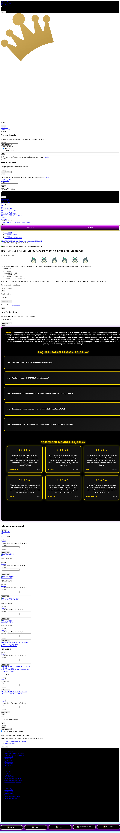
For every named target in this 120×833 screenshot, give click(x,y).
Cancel (3, 325)
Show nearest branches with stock (13, 731)
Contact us (7, 775)
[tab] (1, 716)
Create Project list (6, 323)
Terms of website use (10, 798)
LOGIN (3, 217)
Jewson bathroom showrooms (13, 780)
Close (3, 224)
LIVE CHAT (109, 826)
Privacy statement (9, 793)
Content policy (8, 788)
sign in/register (16, 305)
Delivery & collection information (14, 753)
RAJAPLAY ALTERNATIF (9, 210)
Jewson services (9, 777)
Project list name (5, 319)
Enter (3, 290)
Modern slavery (9, 791)
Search (3, 122)
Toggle (3, 12)
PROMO (12, 827)
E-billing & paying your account (14, 755)
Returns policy (8, 760)
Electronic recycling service (12, 782)
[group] (1, 731)
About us (7, 771)
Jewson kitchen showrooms (12, 778)
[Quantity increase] (3, 549)
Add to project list (6, 301)
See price (3, 541)
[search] (9, 124)
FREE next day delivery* (24, 222)
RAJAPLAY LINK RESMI (9, 214)
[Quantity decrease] (5, 549)
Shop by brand (8, 762)
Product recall (8, 757)
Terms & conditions (10, 795)
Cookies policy (8, 790)
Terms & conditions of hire (12, 796)
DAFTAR (4, 219)
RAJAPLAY (5, 205)
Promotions (7, 758)
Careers (6, 773)
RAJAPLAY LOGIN (7, 207)
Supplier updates (9, 763)
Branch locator (8, 752)
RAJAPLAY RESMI (7, 212)
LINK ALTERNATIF (85, 826)
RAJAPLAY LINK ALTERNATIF (11, 215)
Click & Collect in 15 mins (9, 222)
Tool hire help (8, 765)
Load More (4, 746)
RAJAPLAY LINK (6, 209)
